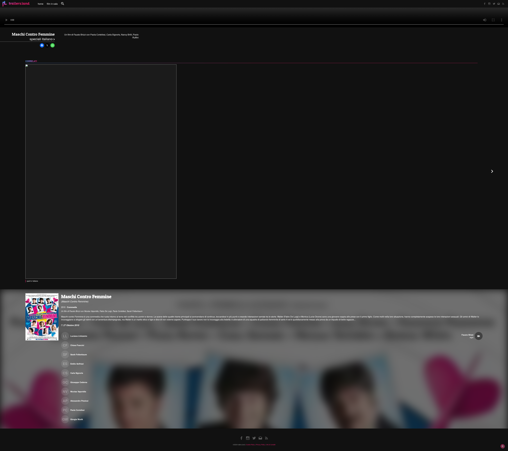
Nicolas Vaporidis (78, 391)
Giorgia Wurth (76, 419)
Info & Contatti (270, 444)
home (40, 3)
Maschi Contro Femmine (33, 34)
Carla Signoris (76, 373)
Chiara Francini (77, 345)
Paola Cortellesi (77, 410)
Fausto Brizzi (467, 334)
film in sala (52, 3)
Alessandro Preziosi (79, 400)
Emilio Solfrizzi (77, 363)
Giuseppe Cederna (78, 382)
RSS (266, 435)
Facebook (241, 435)
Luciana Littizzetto (78, 336)
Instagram (247, 435)
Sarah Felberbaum (78, 354)
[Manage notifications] (502, 446)
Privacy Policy (260, 444)
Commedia (72, 307)
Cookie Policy (250, 444)
